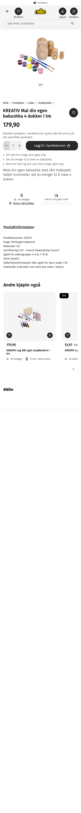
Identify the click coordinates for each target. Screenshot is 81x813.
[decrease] (6, 145)
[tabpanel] (40, 252)
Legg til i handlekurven (49, 145)
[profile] (62, 11)
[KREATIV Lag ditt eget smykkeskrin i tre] (29, 310)
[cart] (74, 11)
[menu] (7, 11)
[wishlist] (18, 11)
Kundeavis (42, 3)
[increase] (19, 145)
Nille (6, 103)
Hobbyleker (45, 103)
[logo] (40, 11)
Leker (31, 103)
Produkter (18, 103)
